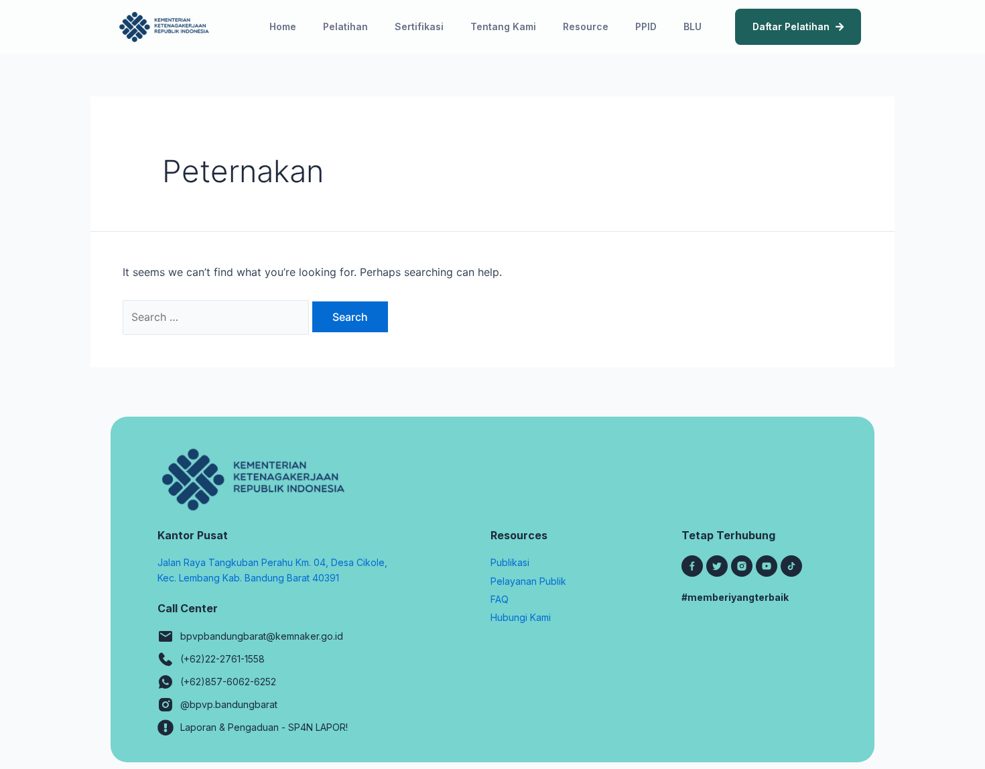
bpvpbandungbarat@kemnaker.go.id (261, 636)
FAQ (499, 599)
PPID (646, 26)
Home (282, 26)
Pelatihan (345, 26)
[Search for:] (217, 317)
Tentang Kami (503, 26)
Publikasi (509, 562)
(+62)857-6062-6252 (228, 681)
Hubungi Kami (520, 617)
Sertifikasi (419, 26)
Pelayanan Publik (528, 581)
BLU (692, 26)
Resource (585, 26)
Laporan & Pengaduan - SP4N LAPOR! (264, 727)
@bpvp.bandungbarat (228, 704)
